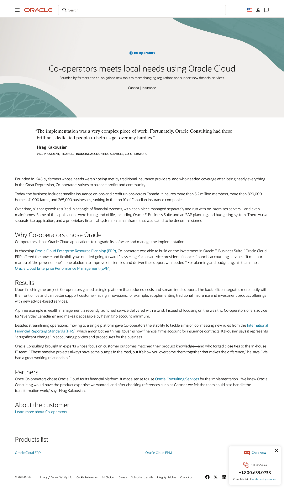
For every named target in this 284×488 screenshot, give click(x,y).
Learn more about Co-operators (41, 411)
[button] (17, 9)
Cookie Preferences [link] (87, 477)
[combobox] (142, 10)
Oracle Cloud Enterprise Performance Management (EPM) (63, 268)
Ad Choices (108, 477)
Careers (123, 477)
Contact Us (186, 477)
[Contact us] (266, 9)
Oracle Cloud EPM (158, 452)
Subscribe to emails (142, 477)
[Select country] (249, 9)
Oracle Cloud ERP (28, 452)
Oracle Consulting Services (177, 378)
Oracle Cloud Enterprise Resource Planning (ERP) (75, 250)
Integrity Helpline (166, 477)
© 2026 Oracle (23, 477)
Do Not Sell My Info (61, 477)
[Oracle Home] (38, 10)
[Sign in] (258, 9)
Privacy (43, 477)
